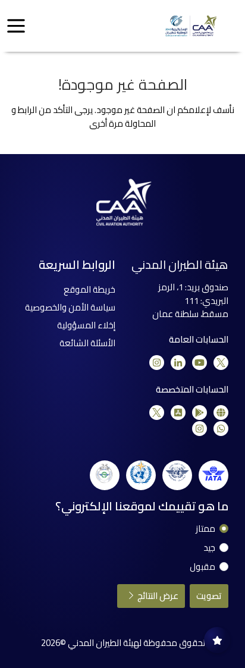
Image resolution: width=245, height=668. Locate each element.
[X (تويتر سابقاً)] (220, 362)
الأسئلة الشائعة (87, 343)
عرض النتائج (157, 595)
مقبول (202, 567)
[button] (16, 26)
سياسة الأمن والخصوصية (70, 307)
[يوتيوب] (199, 362)
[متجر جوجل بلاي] (199, 412)
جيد (209, 548)
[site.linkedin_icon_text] (178, 362)
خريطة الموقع (89, 289)
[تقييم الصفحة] (217, 640)
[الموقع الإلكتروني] (220, 412)
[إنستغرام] (156, 362)
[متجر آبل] (178, 412)
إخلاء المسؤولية (86, 325)
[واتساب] (220, 428)
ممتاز (205, 529)
